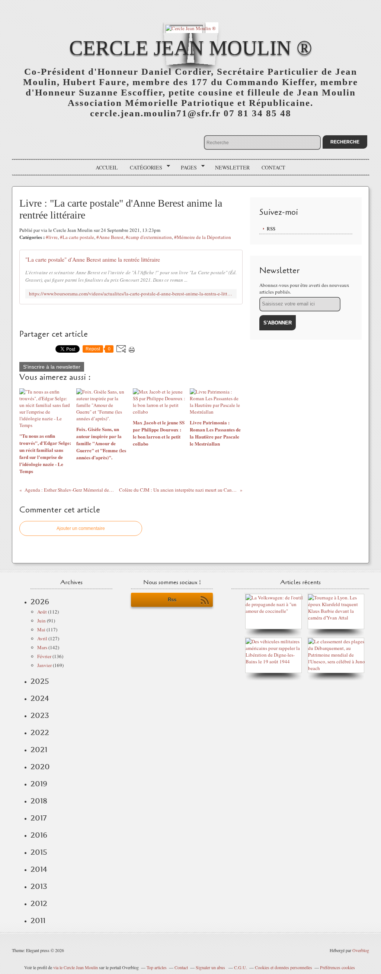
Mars (42, 647)
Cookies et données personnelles (283, 967)
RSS (271, 228)
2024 (40, 698)
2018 (39, 800)
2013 (39, 886)
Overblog (360, 950)
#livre (52, 237)
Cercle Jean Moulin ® (190, 47)
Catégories (143, 167)
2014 (39, 869)
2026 (40, 601)
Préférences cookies (337, 967)
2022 (40, 732)
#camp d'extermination (149, 237)
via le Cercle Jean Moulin (75, 967)
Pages (186, 167)
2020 (40, 766)
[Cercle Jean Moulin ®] (190, 27)
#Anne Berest (110, 237)
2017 (39, 817)
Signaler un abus (211, 967)
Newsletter (232, 167)
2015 (39, 852)
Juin (41, 620)
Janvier (44, 665)
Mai (41, 629)
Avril (42, 638)
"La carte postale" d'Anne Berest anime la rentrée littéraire (92, 259)
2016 (39, 835)
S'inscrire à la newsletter (51, 367)
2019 (39, 783)
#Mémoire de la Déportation (202, 237)
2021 (39, 749)
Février (44, 656)
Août (42, 611)
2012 (39, 903)
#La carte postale (77, 237)
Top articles (157, 967)
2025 (40, 681)
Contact (273, 167)
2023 (40, 715)
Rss (172, 599)
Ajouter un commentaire (81, 528)
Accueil (107, 167)
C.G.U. (240, 967)
